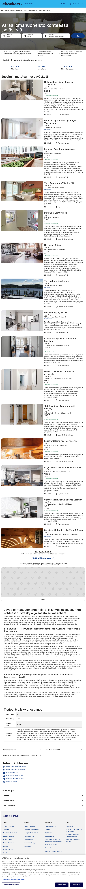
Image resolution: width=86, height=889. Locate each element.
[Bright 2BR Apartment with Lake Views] (43, 480)
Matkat (63, 4)
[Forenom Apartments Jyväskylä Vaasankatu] (43, 131)
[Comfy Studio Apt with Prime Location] (43, 511)
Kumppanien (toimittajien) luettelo (13, 879)
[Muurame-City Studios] (43, 225)
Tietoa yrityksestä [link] (8, 826)
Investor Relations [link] (8, 843)
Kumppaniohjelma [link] (8, 836)
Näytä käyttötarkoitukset (11, 884)
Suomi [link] (25, 10)
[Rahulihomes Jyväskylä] (43, 322)
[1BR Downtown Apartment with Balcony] (43, 420)
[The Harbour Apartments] (43, 294)
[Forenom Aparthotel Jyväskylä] (43, 162)
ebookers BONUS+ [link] (8, 849)
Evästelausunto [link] (49, 836)
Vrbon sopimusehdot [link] (51, 844)
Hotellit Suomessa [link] (29, 826)
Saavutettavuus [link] (49, 848)
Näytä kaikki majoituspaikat (43, 558)
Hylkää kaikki (62, 884)
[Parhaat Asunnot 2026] (63, 749)
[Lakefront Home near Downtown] (43, 451)
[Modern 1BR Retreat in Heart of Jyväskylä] (43, 385)
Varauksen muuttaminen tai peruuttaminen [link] (74, 830)
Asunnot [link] (12, 10)
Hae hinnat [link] (48, 129)
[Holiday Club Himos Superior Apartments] (43, 98)
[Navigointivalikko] (82, 3)
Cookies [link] (47, 829)
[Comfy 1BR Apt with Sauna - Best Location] (43, 352)
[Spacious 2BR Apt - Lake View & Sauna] (43, 538)
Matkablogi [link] (27, 846)
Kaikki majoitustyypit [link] (30, 843)
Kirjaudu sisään (74, 4)
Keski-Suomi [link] (33, 10)
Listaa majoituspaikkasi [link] (10, 833)
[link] (43, 767)
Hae (78, 36)
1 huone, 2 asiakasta (56, 37)
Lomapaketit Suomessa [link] (31, 833)
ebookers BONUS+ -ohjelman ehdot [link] (53, 852)
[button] (43, 795)
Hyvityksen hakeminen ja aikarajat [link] (73, 840)
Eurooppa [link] (19, 10)
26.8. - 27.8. (15, 66)
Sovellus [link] (5, 853)
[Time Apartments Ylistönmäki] (43, 195)
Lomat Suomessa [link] (29, 839)
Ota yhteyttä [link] (69, 826)
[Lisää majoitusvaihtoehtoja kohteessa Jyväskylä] (22, 755)
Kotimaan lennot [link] (29, 836)
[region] (43, 872)
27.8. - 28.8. (41, 66)
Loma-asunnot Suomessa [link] (31, 829)
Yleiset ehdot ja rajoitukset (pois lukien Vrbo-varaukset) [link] (53, 840)
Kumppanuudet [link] (7, 839)
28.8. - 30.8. (67, 66)
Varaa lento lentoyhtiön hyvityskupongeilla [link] (72, 835)
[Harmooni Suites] (43, 260)
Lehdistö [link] (5, 846)
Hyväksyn (76, 884)
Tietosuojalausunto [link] (50, 826)
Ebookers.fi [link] (4, 10)
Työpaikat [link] (6, 829)
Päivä (8, 37)
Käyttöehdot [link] (48, 833)
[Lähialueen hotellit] (22, 749)
